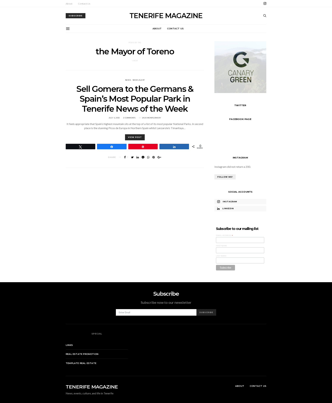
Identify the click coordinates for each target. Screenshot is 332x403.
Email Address (224, 235)
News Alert (139, 80)
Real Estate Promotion (82, 354)
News (128, 80)
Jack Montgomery (151, 118)
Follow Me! (225, 177)
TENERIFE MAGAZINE (166, 15)
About (69, 3)
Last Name (221, 256)
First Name (221, 246)
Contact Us (84, 3)
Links (69, 345)
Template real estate (81, 363)
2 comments (129, 118)
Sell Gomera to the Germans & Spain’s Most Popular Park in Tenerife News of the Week (134, 99)
